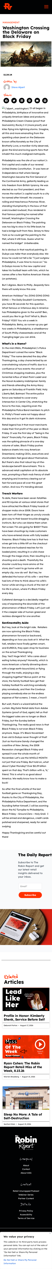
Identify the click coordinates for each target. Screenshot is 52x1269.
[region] (26, 1250)
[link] (7, 6)
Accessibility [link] (26, 1214)
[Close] (50, 1233)
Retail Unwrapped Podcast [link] (26, 1191)
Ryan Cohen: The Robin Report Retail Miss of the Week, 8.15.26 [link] (23, 1067)
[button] (6, 100)
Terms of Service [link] (26, 1218)
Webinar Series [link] (26, 1194)
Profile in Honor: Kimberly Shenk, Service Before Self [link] (24, 1017)
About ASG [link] (26, 1173)
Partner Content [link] (26, 1198)
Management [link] (11, 22)
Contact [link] (26, 1169)
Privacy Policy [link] (26, 1211)
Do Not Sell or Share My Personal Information (20, 1262)
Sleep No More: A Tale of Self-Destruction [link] (23, 1116)
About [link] (26, 1165)
